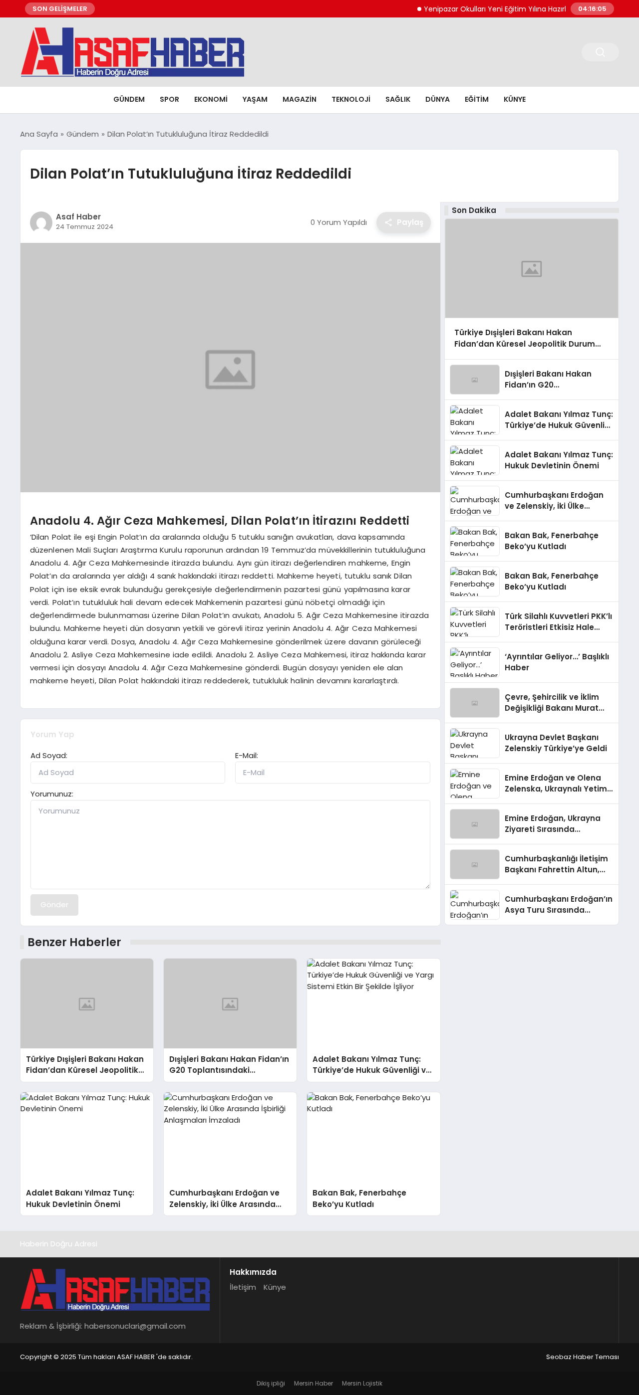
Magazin (300, 99)
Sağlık (397, 99)
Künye (515, 99)
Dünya (437, 99)
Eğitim (477, 99)
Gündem (129, 99)
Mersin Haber (313, 1383)
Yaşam (255, 99)
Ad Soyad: (48, 755)
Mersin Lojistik (362, 1383)
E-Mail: (246, 755)
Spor (169, 99)
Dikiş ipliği (271, 1383)
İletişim (243, 1287)
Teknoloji (350, 99)
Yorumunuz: (51, 794)
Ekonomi (211, 99)
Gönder (54, 904)
